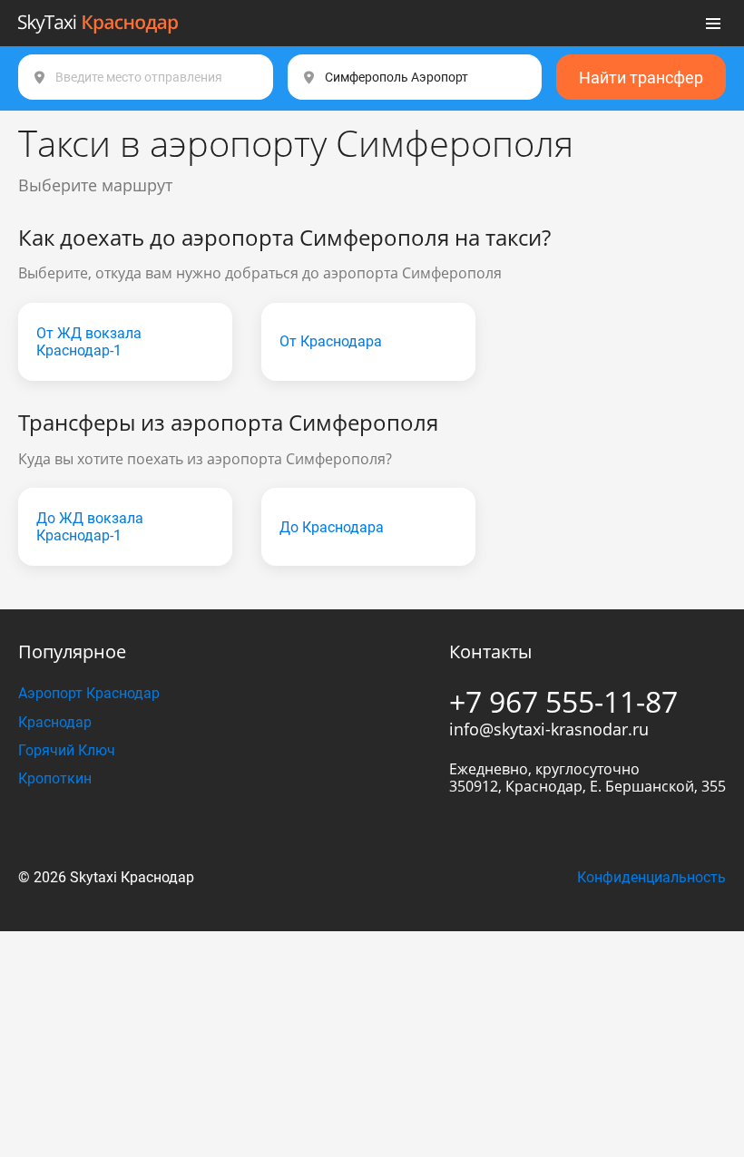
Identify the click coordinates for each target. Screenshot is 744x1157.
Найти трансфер (641, 77)
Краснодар (55, 722)
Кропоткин (55, 778)
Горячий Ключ (66, 750)
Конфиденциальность (651, 877)
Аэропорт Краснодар (89, 693)
